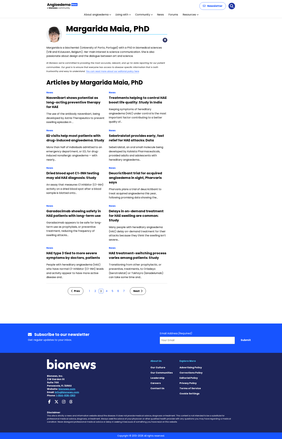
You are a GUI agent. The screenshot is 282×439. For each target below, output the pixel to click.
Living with (121, 14)
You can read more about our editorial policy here (112, 71)
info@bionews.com (67, 392)
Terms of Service (190, 388)
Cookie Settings (189, 393)
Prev (76, 291)
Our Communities (161, 372)
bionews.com (67, 389)
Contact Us (157, 388)
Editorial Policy (189, 378)
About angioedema (96, 14)
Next (136, 291)
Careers (155, 383)
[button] (212, 6)
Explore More (188, 361)
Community (142, 14)
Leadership (157, 378)
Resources (189, 14)
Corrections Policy (191, 372)
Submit (246, 340)
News (160, 14)
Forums (173, 14)
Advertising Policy (191, 367)
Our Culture (157, 367)
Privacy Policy (188, 383)
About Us (156, 361)
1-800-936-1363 (65, 395)
